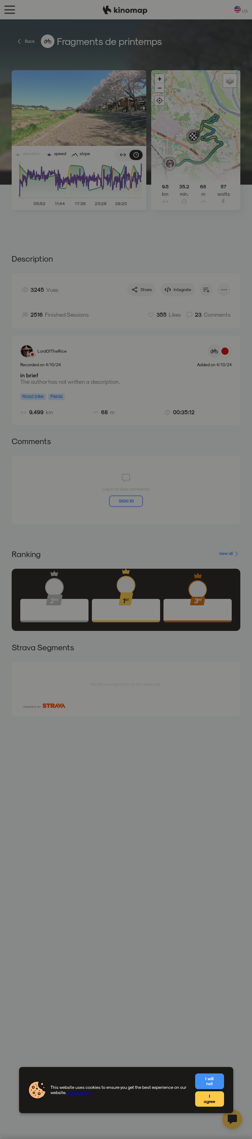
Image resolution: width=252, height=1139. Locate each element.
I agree (209, 1098)
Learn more (78, 1092)
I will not (209, 1081)
